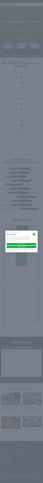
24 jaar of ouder (21, 244)
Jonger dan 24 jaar (21, 246)
